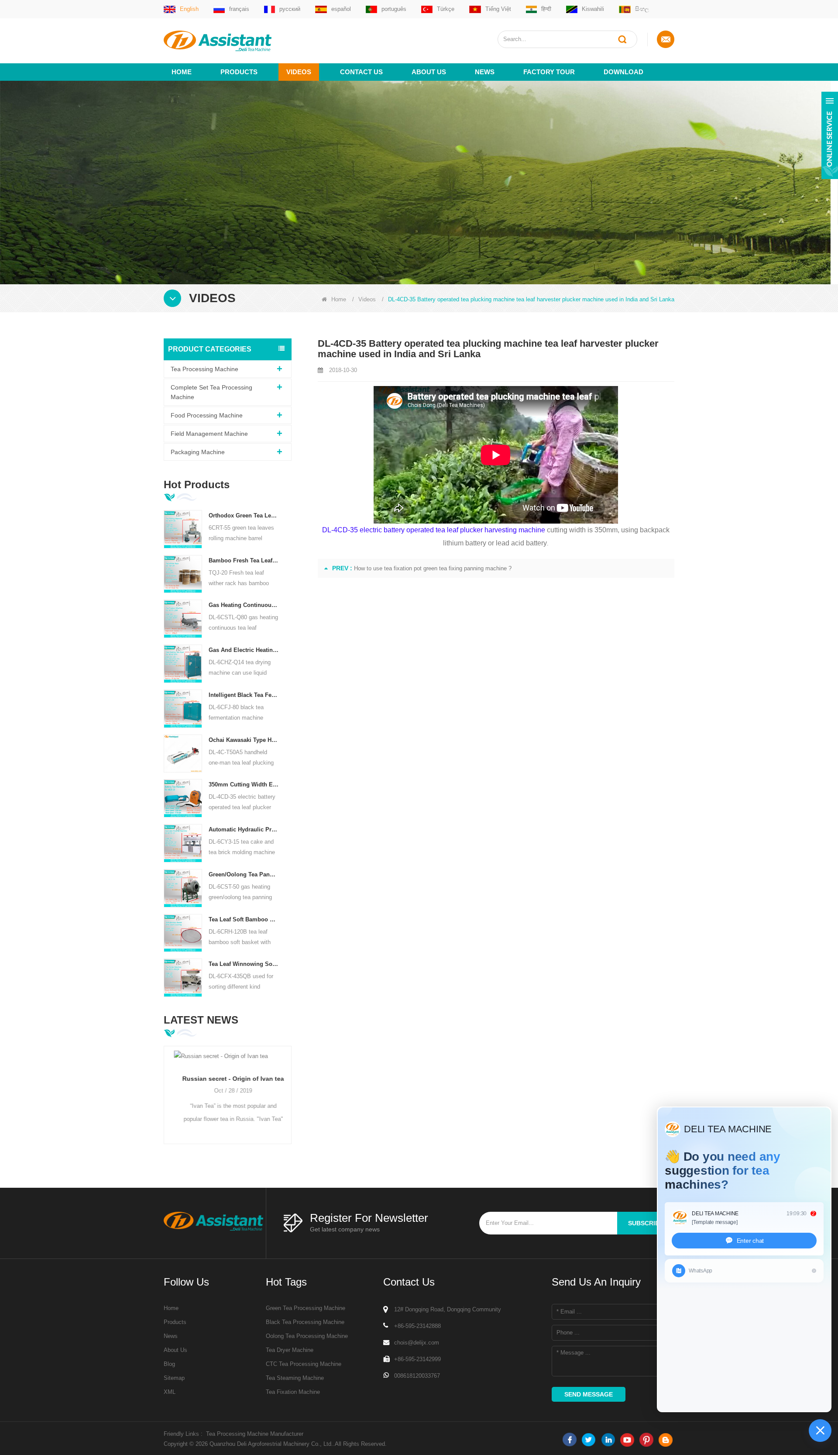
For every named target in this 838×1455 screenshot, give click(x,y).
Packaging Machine (198, 451)
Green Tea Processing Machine (305, 1308)
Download (623, 72)
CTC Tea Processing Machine (303, 1364)
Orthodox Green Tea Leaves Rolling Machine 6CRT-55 (244, 515)
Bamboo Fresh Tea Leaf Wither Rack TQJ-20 (244, 560)
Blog (169, 1364)
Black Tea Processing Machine (305, 1322)
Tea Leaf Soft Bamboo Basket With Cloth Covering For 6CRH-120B (244, 919)
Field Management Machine (209, 433)
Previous (167, 1090)
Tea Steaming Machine (295, 1378)
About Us (175, 1350)
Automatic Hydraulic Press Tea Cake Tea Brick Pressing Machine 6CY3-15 (244, 829)
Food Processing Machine (207, 415)
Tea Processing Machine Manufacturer (254, 1434)
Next (288, 1090)
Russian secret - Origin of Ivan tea (227, 1078)
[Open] (829, 135)
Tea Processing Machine (204, 368)
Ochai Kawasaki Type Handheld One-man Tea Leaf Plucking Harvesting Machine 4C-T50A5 (244, 740)
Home (182, 72)
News (485, 72)
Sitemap (174, 1378)
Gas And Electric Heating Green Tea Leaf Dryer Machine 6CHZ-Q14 (244, 650)
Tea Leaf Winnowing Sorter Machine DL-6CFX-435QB (244, 964)
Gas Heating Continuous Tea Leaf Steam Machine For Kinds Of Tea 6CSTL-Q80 (244, 605)
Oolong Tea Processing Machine (307, 1336)
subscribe (645, 1223)
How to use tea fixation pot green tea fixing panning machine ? (433, 568)
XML (169, 1392)
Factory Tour (549, 72)
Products (239, 72)
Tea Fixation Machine (293, 1392)
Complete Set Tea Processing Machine (211, 392)
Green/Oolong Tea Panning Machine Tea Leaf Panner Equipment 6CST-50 (244, 874)
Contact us (361, 72)
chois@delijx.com (416, 1342)
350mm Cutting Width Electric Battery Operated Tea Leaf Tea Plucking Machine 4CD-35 (244, 784)
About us (429, 72)
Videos (298, 72)
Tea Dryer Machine (289, 1350)
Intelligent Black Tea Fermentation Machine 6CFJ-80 (244, 695)
